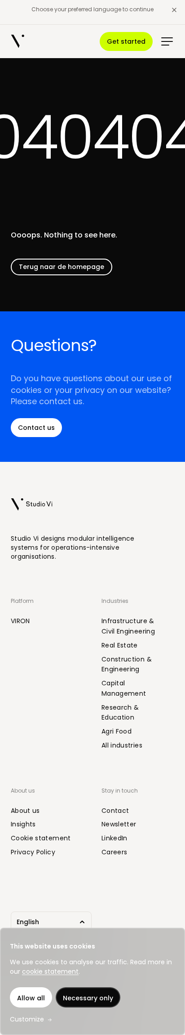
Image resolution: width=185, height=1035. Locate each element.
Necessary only (88, 998)
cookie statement (50, 971)
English (28, 921)
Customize (27, 1019)
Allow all (31, 998)
